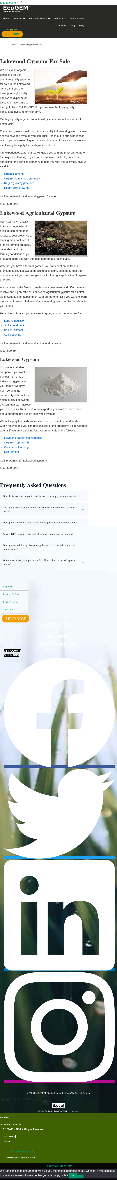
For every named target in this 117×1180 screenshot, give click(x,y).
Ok (73, 1176)
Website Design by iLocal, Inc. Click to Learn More (58, 1111)
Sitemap (86, 1093)
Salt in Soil (8, 609)
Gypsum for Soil (10, 602)
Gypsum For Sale (11, 594)
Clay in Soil (8, 586)
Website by (23, 1151)
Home (14, 45)
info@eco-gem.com (58, 643)
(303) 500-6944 (58, 636)
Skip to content (9, 2)
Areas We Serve (73, 1093)
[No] (80, 1176)
